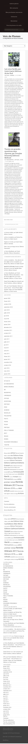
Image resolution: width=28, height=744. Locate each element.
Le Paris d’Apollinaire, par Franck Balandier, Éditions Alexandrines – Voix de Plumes (13, 274)
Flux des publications (9, 504)
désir (11, 456)
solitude (7, 491)
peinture (10, 479)
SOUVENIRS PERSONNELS (11, 442)
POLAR (6, 424)
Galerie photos (14, 3)
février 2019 (7, 301)
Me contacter (14, 8)
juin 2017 (6, 345)
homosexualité (18, 472)
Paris (6, 479)
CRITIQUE (6, 75)
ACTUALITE (7, 381)
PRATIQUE (6, 427)
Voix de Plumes (11, 36)
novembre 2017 (8, 330)
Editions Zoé (17, 467)
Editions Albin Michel (14, 458)
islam (5, 474)
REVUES (6, 436)
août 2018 (6, 310)
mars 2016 (7, 371)
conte (8, 455)
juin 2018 (6, 316)
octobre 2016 (7, 365)
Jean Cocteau (9, 474)
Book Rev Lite (6, 736)
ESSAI (21, 160)
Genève (11, 472)
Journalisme (21, 474)
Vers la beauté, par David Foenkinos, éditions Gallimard (14, 282)
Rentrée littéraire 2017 (13, 483)
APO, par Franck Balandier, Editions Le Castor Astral (13, 277)
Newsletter (14, 21)
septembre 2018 (8, 307)
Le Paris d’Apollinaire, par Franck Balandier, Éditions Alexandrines (12, 252)
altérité (8, 453)
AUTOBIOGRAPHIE (9, 160)
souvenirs (12, 491)
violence (12, 493)
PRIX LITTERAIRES (9, 430)
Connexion (6, 501)
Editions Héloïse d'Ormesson (16, 465)
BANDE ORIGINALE (9, 387)
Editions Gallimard (11, 462)
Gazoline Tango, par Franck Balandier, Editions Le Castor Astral (13, 290)
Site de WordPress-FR (9, 510)
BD (5, 389)
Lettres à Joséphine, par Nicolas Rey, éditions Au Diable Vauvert (13, 238)
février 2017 (7, 356)
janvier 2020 (7, 298)
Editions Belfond (7, 460)
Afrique (5, 453)
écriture (21, 493)
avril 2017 (6, 351)
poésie (19, 479)
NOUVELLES (7, 413)
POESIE (6, 421)
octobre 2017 (7, 333)
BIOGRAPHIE (7, 392)
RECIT (5, 433)
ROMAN (12, 75)
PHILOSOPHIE (7, 416)
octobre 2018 (7, 304)
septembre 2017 (8, 336)
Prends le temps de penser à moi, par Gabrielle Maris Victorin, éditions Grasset (13, 268)
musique (15, 476)
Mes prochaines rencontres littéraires (14, 14)
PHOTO (6, 419)
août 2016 (6, 368)
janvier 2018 (7, 324)
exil (9, 472)
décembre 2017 (8, 327)
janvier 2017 (7, 359)
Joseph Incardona (15, 474)
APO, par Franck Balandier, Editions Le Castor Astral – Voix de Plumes (13, 287)
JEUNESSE (6, 410)
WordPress (5, 740)
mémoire (19, 476)
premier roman (9, 482)
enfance (6, 469)
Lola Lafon (11, 476)
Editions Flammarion (16, 460)
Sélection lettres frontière (19, 491)
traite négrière (7, 493)
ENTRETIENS (7, 401)
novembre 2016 (8, 362)
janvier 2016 (7, 374)
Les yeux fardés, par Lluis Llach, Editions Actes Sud (13, 71)
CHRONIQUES (7, 395)
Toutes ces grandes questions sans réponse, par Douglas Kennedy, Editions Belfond (13, 153)
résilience (16, 488)
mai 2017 (6, 348)
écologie (16, 493)
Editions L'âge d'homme (9, 467)
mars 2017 (7, 353)
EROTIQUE (7, 404)
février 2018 (7, 321)
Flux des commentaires (10, 507)
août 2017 (6, 339)
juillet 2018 (7, 313)
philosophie (15, 479)
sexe (20, 488)
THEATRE (6, 445)
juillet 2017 (7, 342)
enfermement (12, 469)
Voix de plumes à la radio (14, 25)
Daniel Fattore (7, 281)
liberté (6, 476)
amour (13, 453)
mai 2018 (6, 319)
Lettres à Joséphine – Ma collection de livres (14, 629)
